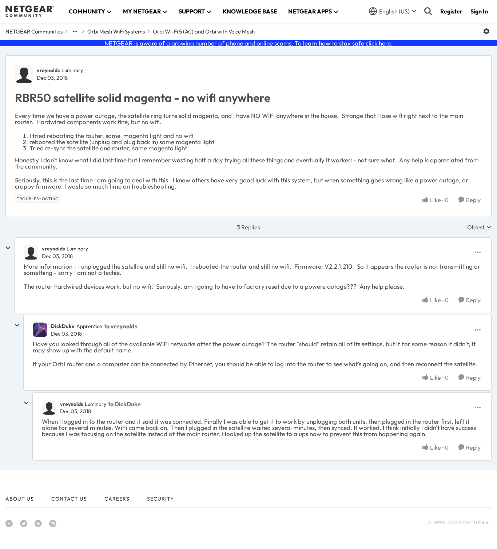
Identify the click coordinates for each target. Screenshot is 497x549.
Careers (117, 498)
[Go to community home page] (29, 11)
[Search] (428, 11)
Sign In (479, 11)
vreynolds (48, 70)
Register (451, 11)
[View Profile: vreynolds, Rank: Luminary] (24, 74)
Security (160, 498)
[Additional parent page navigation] (75, 31)
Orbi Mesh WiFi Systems (116, 31)
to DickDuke (124, 404)
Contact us (69, 498)
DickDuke (63, 326)
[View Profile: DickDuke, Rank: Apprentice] (40, 330)
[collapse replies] (8, 248)
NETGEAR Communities (34, 31)
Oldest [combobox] (479, 227)
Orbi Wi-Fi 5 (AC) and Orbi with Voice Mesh (204, 31)
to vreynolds (120, 326)
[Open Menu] (486, 31)
